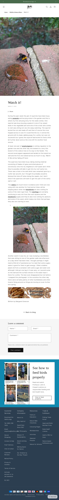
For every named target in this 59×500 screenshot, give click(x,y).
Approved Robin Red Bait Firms (47, 424)
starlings (35, 192)
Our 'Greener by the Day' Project (22, 454)
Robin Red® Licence (46, 430)
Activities (33, 434)
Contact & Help (9, 441)
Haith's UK (12, 494)
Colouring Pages (35, 427)
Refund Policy (8, 458)
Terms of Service (9, 468)
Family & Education (33, 416)
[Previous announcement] (3, 1)
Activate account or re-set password (9, 474)
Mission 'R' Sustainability (21, 436)
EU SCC (6, 480)
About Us (20, 417)
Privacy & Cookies (7, 463)
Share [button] (11, 111)
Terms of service (50, 494)
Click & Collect (9, 449)
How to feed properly (39, 397)
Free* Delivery (9, 445)
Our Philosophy (22, 431)
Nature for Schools (36, 444)
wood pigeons (27, 146)
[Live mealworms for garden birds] (29, 297)
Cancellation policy (30, 496)
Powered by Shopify (20, 494)
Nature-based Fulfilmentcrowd (47, 442)
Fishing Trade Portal (46, 418)
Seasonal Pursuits (32, 439)
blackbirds (30, 189)
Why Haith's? (21, 421)
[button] (4, 7)
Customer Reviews (7, 453)
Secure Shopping (7, 436)
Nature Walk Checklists (33, 422)
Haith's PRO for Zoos (47, 436)
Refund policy (31, 494)
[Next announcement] (55, 1)
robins (13, 185)
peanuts (16, 118)
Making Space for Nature (21, 448)
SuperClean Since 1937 (20, 426)
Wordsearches (34, 430)
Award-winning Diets (22, 442)
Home (6, 12)
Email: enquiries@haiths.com (11, 430)
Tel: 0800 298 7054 (8, 424)
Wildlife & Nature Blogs (16, 12)
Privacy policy (40, 494)
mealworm (12, 197)
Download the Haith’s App (8, 418)
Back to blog (31, 312)
